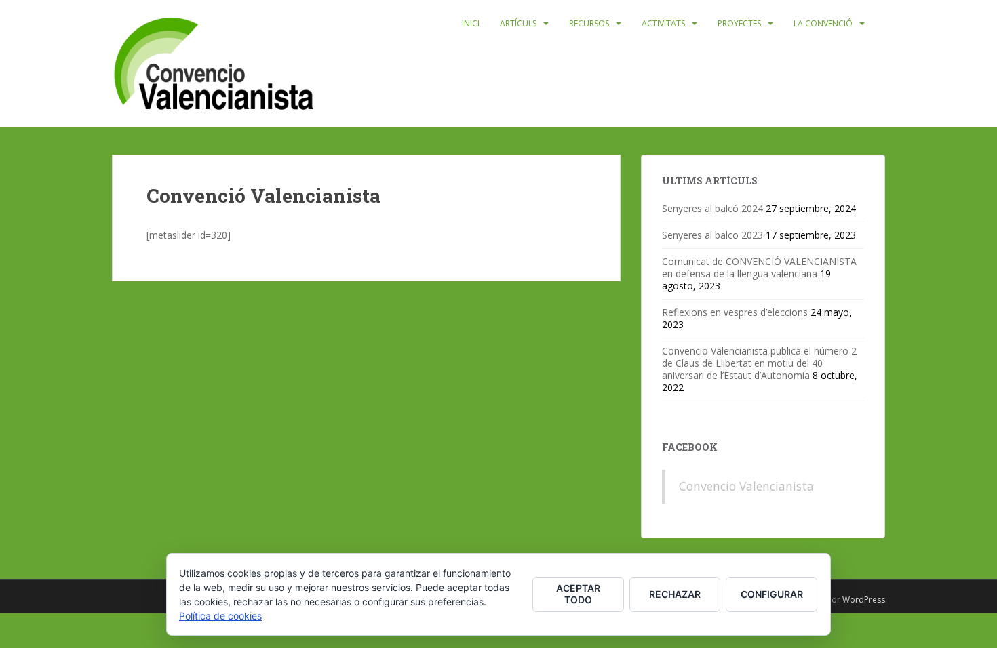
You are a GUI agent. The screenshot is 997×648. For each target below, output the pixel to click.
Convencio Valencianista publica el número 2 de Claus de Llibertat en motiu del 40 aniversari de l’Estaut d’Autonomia (759, 363)
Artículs (518, 23)
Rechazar (675, 594)
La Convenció (823, 23)
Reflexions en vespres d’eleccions (735, 312)
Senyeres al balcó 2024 (712, 208)
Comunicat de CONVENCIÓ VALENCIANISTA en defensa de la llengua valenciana (759, 267)
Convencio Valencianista (746, 486)
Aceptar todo (578, 593)
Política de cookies (220, 616)
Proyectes (739, 23)
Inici (471, 23)
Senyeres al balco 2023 (712, 234)
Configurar (772, 594)
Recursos (589, 23)
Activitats (663, 23)
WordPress (863, 599)
